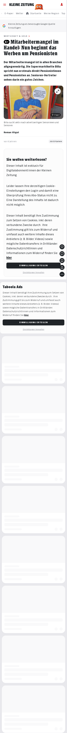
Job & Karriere (56, 141)
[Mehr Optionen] (62, 274)
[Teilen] (62, 267)
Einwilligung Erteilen (33, 265)
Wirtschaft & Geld (16, 36)
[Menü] (4, 4)
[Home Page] (21, 4)
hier (9, 257)
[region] (33, 13)
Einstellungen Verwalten (33, 272)
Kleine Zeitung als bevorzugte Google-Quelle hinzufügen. (31, 26)
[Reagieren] (62, 246)
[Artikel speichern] (62, 260)
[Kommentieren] (62, 253)
